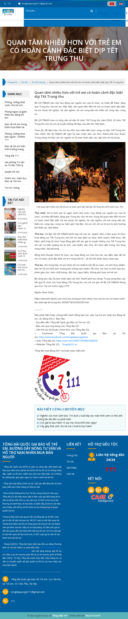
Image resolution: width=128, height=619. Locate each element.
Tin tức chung (12, 187)
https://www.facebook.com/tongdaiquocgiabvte (63, 337)
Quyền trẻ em (12, 171)
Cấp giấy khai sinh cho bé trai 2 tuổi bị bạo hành (66, 426)
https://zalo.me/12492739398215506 (75, 340)
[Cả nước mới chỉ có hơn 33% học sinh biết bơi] (10, 269)
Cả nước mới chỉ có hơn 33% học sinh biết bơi (23, 269)
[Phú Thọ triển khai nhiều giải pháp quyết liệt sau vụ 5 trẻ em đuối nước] (10, 241)
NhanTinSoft (93, 615)
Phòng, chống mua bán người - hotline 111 (15, 136)
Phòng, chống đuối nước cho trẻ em (15, 104)
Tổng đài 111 (12, 155)
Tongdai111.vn (69, 344)
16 (96, 340)
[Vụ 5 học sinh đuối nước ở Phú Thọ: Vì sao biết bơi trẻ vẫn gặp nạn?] (10, 255)
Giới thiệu (116, 17)
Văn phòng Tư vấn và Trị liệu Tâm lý (14, 164)
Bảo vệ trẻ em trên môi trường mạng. (15, 148)
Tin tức (70, 461)
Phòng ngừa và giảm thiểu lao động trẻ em (16, 114)
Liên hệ (70, 473)
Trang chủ (102, 17)
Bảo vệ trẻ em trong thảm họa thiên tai (16, 126)
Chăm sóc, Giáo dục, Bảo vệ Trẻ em (16, 180)
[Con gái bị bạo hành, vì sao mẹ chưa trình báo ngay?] (10, 227)
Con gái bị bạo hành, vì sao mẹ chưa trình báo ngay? (68, 422)
